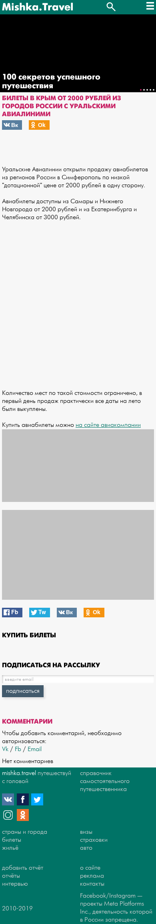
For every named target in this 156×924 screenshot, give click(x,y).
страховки (94, 840)
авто (86, 848)
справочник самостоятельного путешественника (105, 781)
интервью (15, 884)
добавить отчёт (22, 868)
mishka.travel (19, 773)
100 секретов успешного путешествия (51, 81)
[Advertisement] (78, 301)
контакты (92, 884)
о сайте (90, 868)
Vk (5, 749)
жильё (10, 848)
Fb (18, 749)
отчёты (11, 876)
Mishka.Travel (37, 7)
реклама (92, 876)
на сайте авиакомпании (108, 425)
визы (86, 832)
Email (35, 749)
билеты (11, 840)
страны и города (24, 832)
